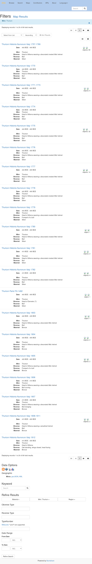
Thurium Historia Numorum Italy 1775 (18, 125)
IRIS (4, 2)
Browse (11, 3)
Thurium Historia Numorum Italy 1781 (18, 247)
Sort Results (45, 35)
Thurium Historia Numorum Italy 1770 (18, 65)
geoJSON (14, 476)
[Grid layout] (88, 39)
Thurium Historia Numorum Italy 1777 (18, 166)
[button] (83, 30)
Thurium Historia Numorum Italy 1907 (18, 396)
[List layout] (82, 39)
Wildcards (5, 525)
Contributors (37, 3)
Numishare (50, 560)
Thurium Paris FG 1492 (12, 290)
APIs (47, 3)
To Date (5, 545)
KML (20, 476)
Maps (28, 3)
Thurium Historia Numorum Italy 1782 (18, 269)
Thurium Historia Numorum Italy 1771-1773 (21, 84)
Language (63, 3)
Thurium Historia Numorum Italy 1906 (18, 377)
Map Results (20, 16)
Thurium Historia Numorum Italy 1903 (18, 312)
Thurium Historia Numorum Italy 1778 (18, 187)
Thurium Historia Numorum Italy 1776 (18, 147)
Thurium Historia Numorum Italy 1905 (18, 355)
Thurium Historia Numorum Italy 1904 (18, 334)
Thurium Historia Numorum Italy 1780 (18, 226)
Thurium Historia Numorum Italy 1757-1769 (21, 44)
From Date (6, 536)
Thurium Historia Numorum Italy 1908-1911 (21, 415)
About (54, 3)
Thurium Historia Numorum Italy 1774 (18, 106)
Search (20, 3)
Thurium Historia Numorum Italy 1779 (18, 207)
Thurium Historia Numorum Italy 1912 (18, 437)
